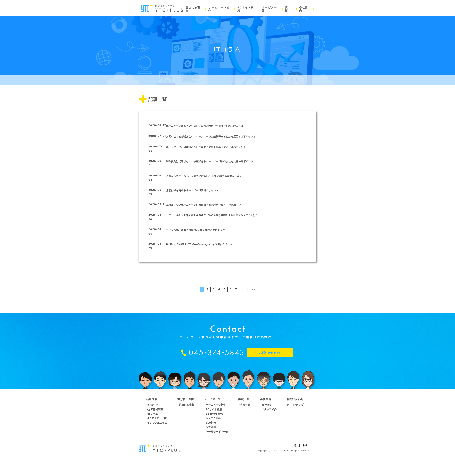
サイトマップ (295, 405)
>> (253, 289)
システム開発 (213, 418)
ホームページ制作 (216, 404)
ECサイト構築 (214, 409)
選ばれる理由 (186, 404)
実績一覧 (245, 404)
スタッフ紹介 (269, 409)
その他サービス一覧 (217, 431)
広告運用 (211, 427)
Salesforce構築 (215, 413)
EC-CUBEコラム (157, 422)
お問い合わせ (295, 399)
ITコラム (153, 413)
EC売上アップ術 (157, 418)
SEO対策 (211, 422)
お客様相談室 (155, 409)
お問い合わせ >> (270, 352)
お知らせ (153, 404)
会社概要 (267, 404)
